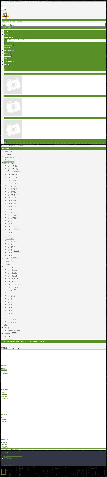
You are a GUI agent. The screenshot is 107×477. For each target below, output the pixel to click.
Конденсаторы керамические (15, 39)
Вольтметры (8, 73)
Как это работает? (7, 457)
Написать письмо (8, 465)
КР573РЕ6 (4, 414)
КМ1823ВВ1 (4, 390)
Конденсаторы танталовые (15, 41)
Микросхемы (13, 146)
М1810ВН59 (4, 439)
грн (5, 9)
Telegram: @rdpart (8, 463)
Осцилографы (9, 118)
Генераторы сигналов (11, 96)
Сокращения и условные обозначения (12, 456)
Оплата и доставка (7, 458)
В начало (4, 146)
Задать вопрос (6, 454)
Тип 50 (20, 146)
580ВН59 (3, 365)
